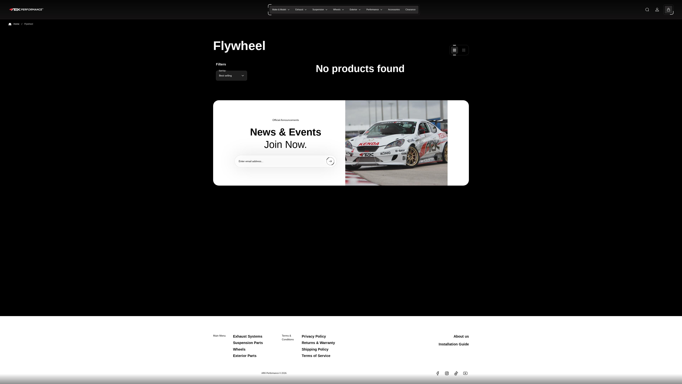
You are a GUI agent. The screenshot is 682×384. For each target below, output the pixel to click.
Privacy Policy (314, 336)
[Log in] (657, 9)
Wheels (239, 349)
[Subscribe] (330, 161)
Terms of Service (316, 356)
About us (461, 336)
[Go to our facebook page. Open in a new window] (437, 373)
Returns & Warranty (318, 343)
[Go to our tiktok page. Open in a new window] (456, 373)
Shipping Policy (315, 349)
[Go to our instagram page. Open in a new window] (446, 373)
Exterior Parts (244, 356)
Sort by (222, 70)
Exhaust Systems (247, 336)
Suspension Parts (248, 343)
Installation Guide (454, 344)
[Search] (647, 9)
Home (16, 24)
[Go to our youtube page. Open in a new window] (465, 373)
